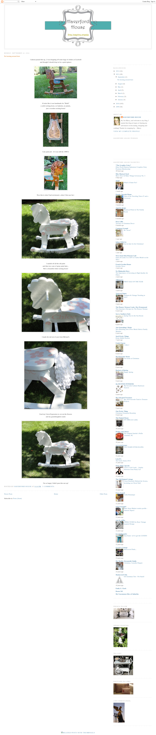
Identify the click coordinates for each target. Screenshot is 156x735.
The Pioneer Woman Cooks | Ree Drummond (131, 307)
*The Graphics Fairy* (123, 165)
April (120, 90)
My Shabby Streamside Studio (126, 561)
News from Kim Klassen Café (126, 256)
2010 (118, 103)
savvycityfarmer (121, 445)
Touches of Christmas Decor (125, 223)
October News (120, 266)
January (120, 99)
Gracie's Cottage (121, 547)
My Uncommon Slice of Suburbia (127, 594)
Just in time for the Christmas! (134, 244)
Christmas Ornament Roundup (126, 413)
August (120, 84)
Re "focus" (127, 230)
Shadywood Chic (121, 575)
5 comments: (48, 486)
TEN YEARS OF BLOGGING (134, 447)
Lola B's (118, 459)
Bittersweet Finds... (130, 549)
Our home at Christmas (131, 358)
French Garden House (123, 264)
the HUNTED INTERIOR (125, 384)
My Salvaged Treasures (124, 397)
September (121, 77)
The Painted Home (122, 418)
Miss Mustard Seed (122, 174)
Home (56, 494)
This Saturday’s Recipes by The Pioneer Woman (132, 309)
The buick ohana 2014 (123, 461)
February (121, 96)
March (120, 93)
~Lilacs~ (126, 345)
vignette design (121, 208)
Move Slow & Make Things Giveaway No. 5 (130, 176)
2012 (118, 71)
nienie (118, 181)
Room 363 (119, 591)
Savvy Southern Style (123, 314)
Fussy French (120, 493)
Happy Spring (128, 372)
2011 (118, 74)
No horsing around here (12, 56)
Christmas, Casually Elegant (133, 563)
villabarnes (119, 280)
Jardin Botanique (129, 495)
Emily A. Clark (121, 588)
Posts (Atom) (17, 498)
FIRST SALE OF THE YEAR (133, 282)
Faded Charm (120, 343)
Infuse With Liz (121, 242)
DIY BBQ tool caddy (131, 420)
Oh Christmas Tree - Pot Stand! (134, 576)
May (119, 87)
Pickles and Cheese (122, 431)
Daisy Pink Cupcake (123, 466)
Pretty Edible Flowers (123, 338)
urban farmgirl (121, 506)
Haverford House (132, 117)
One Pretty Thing (122, 411)
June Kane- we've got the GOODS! (135, 536)
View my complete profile (126, 131)
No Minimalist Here (122, 271)
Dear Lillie (119, 221)
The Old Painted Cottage (124, 479)
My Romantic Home (123, 356)
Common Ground (122, 228)
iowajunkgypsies (121, 534)
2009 (118, 107)
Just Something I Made (124, 327)
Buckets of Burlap (122, 370)
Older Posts (103, 494)
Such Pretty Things (122, 336)
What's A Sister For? (130, 182)
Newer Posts (8, 494)
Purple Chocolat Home (124, 194)
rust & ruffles (120, 520)
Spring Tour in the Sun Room (133, 316)
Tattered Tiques (121, 293)
